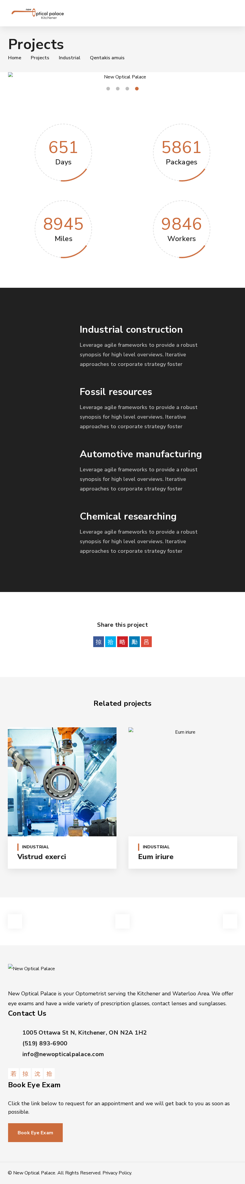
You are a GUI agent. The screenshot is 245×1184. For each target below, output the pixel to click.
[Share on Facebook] (98, 641)
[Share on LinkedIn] (134, 641)
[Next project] (230, 921)
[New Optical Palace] (38, 13)
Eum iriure (156, 856)
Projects (40, 57)
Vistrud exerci (41, 856)
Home (14, 57)
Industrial (69, 57)
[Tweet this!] (110, 641)
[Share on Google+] (146, 641)
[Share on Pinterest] (122, 641)
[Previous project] (15, 921)
